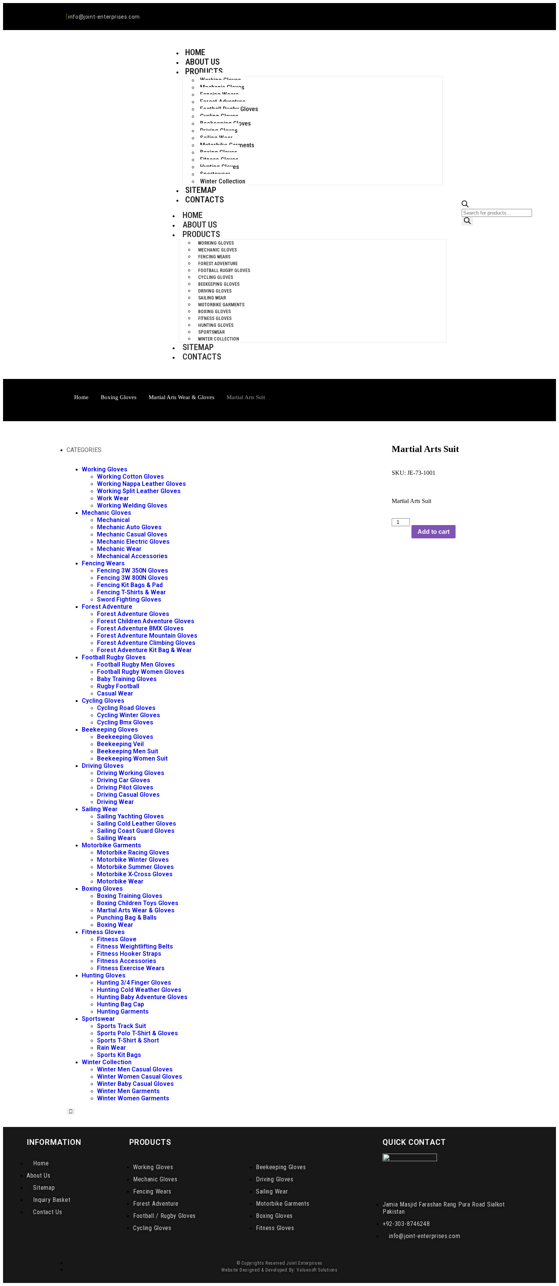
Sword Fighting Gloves (129, 599)
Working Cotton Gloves (130, 476)
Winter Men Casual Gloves (135, 1069)
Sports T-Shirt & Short (128, 1040)
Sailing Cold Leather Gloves (136, 823)
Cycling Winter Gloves (128, 715)
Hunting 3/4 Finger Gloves (134, 982)
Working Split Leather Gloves (139, 491)
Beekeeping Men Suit (127, 751)
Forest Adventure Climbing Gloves (146, 642)
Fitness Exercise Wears (131, 968)
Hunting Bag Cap (120, 1004)
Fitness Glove (117, 939)
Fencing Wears (214, 256)
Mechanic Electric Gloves (133, 541)
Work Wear (113, 498)
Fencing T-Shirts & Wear (131, 592)
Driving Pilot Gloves (125, 787)
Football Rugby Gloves (224, 270)
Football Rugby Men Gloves (136, 664)
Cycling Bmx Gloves (125, 722)
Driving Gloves (215, 291)
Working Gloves (216, 243)
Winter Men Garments (128, 1091)
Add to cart (433, 531)
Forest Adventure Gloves (133, 614)
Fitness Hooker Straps (129, 953)
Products (204, 71)
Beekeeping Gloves (219, 284)
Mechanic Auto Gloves (129, 527)
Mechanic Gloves (217, 250)
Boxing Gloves (214, 311)
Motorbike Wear (120, 881)
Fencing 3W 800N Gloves (132, 577)
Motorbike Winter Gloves (133, 859)
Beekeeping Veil (120, 744)
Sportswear (211, 332)
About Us (200, 224)
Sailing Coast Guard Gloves (136, 830)
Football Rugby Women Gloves (140, 671)
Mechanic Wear (119, 548)
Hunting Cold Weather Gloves (139, 989)
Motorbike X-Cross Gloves (135, 874)
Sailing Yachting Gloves (130, 816)
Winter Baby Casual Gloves (135, 1083)
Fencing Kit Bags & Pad (130, 585)
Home (193, 215)
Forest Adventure (218, 263)
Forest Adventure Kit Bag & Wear (144, 650)
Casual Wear (115, 693)
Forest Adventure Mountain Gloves (147, 635)
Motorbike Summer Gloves (135, 867)
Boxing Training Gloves (129, 895)
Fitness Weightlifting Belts (135, 946)
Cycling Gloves (215, 277)
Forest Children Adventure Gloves (145, 621)
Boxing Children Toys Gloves (137, 903)
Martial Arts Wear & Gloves (181, 397)
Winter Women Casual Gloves (139, 1076)
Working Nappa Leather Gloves (141, 483)
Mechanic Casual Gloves (132, 534)
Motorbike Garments (221, 304)
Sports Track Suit (121, 1026)
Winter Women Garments (133, 1098)
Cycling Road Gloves (126, 707)
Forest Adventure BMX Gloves (140, 628)
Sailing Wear (212, 298)
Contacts (204, 199)
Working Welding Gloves (132, 505)
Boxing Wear (115, 924)
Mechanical (113, 520)
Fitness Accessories (126, 960)
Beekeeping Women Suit (132, 758)
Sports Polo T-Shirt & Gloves (137, 1033)
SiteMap (198, 347)
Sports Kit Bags (119, 1054)
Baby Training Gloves (127, 679)
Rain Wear (111, 1047)
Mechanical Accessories (132, 556)
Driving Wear (115, 801)
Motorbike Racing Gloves (133, 852)
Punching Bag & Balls (127, 917)
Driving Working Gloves (130, 773)
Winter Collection (222, 181)
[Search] (467, 221)
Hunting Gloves (215, 325)
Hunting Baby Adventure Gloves (142, 997)
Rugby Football (118, 686)
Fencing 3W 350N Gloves (132, 570)
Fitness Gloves (215, 318)
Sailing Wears (116, 838)
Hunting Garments (123, 1011)
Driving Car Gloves (123, 780)
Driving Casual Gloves (128, 794)
